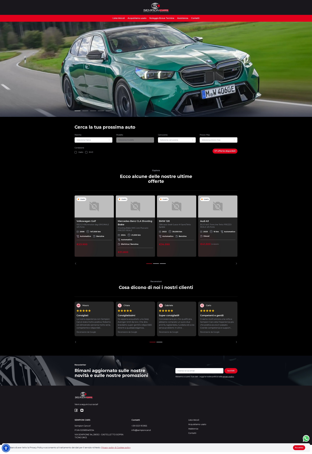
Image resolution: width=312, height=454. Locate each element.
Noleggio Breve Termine (161, 18)
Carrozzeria (162, 135)
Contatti (195, 18)
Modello (119, 135)
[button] (6, 448)
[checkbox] (76, 152)
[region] (156, 229)
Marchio (78, 135)
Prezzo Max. (205, 135)
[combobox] (93, 140)
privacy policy (228, 376)
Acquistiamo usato (137, 18)
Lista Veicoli (119, 18)
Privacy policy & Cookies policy (116, 447)
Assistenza (182, 18)
